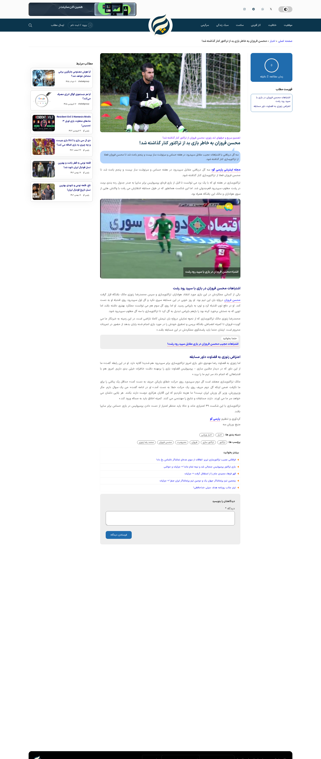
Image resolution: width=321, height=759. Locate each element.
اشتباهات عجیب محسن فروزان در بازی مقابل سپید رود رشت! (203, 344)
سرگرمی (205, 25)
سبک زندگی (222, 25)
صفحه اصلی (285, 41)
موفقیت (288, 25)
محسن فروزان (232, 300)
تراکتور (222, 442)
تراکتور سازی (208, 442)
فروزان (194, 442)
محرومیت (181, 442)
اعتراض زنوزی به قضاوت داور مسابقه (272, 106)
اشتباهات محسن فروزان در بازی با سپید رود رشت (273, 99)
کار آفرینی (256, 25)
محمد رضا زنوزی (146, 442)
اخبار (272, 41)
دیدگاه (230, 508)
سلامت (240, 25)
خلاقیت (272, 25)
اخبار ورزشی (206, 435)
